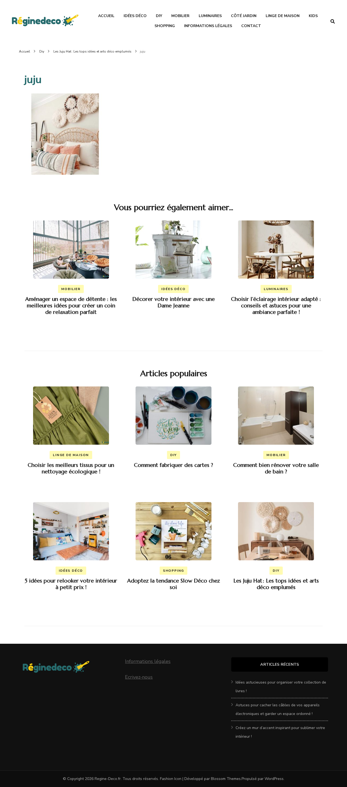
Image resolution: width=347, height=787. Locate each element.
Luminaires (210, 15)
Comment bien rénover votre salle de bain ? (276, 468)
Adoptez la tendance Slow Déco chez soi (173, 584)
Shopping (165, 25)
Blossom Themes (226, 778)
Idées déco (135, 15)
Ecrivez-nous (139, 677)
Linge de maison (283, 15)
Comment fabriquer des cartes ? (173, 465)
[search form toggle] (332, 21)
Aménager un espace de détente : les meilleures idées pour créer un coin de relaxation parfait (71, 306)
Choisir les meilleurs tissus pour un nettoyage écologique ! (71, 468)
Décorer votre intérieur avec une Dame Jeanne (173, 302)
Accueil (106, 15)
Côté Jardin (243, 15)
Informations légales (148, 661)
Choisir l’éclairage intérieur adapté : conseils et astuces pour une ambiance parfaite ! (276, 306)
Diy (159, 15)
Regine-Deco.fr (108, 778)
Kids (313, 15)
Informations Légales (208, 25)
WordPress (274, 778)
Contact (251, 25)
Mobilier (180, 15)
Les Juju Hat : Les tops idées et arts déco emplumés (276, 584)
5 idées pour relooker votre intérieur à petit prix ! (71, 584)
